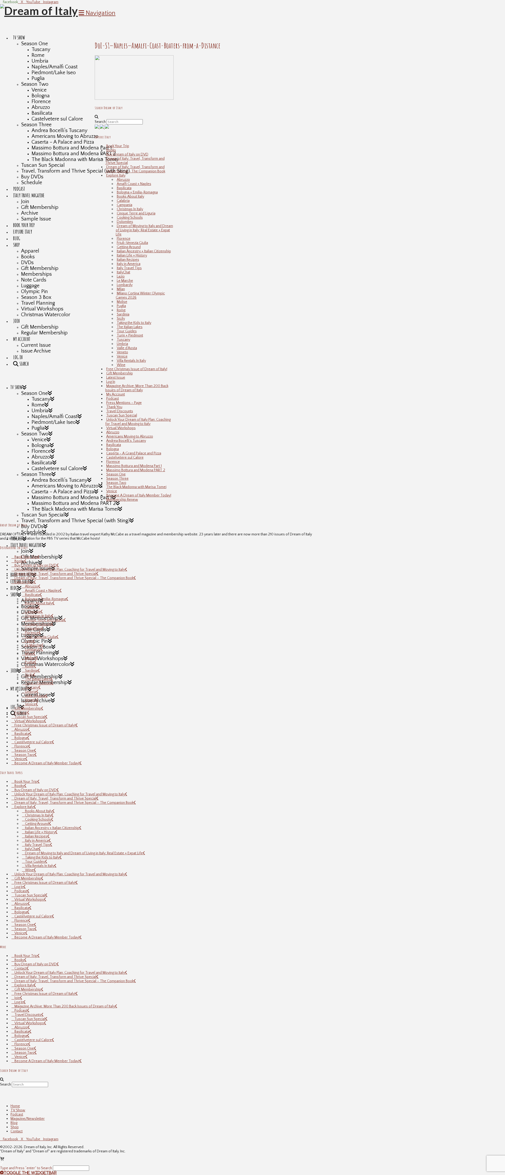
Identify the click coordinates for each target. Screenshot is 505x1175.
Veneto (122, 352)
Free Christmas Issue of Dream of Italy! (136, 369)
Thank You (114, 407)
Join (17, 998)
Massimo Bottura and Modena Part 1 (134, 466)
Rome (121, 310)
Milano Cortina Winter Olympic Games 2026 (140, 295)
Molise (122, 302)
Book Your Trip (117, 146)
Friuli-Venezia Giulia (132, 243)
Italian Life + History (132, 255)
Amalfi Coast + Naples (134, 184)
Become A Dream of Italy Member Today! (138, 495)
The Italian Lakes (130, 327)
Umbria (122, 344)
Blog (14, 1123)
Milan (121, 289)
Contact (20, 968)
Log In (110, 382)
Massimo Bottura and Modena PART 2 (135, 470)
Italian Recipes (128, 260)
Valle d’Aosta (127, 348)
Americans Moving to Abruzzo (129, 436)
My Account (115, 394)
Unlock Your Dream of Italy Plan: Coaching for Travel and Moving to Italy (138, 422)
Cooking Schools (130, 217)
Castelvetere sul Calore (125, 457)
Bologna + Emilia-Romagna (137, 192)
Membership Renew (122, 500)
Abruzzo (123, 180)
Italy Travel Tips (129, 268)
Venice (122, 356)
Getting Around (129, 247)
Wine (121, 365)
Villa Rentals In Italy (131, 361)
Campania (124, 205)
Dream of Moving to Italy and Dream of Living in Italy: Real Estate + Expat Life (144, 230)
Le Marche (125, 281)
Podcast (112, 398)
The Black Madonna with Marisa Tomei (136, 487)
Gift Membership (119, 373)
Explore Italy (115, 175)
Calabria (123, 201)
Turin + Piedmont (130, 335)
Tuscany (123, 340)
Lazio (121, 276)
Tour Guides (127, 331)
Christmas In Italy (130, 209)
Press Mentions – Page (124, 403)
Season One (116, 474)
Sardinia (123, 314)
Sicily (121, 319)
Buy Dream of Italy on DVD (127, 154)
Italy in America (128, 264)
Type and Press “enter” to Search (26, 1168)
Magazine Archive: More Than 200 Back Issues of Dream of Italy (136, 388)
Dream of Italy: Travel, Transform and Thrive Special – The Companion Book (135, 169)
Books (111, 150)
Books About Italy (130, 196)
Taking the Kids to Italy (134, 323)
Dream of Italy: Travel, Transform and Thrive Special (135, 161)
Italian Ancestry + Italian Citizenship (144, 251)
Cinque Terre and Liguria (136, 213)
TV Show (18, 1110)
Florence (123, 239)
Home (15, 1106)
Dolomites (125, 222)
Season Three (117, 478)
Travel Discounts (119, 411)
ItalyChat (123, 272)
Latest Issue (115, 377)
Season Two (116, 483)
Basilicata (124, 188)
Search (100, 122)
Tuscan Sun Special (121, 415)
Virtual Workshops (121, 428)
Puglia (121, 306)
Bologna (112, 449)
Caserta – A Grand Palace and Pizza (133, 453)
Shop (15, 1127)
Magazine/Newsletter (28, 1119)
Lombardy (125, 285)
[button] (97, 13)
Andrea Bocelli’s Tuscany (126, 441)
